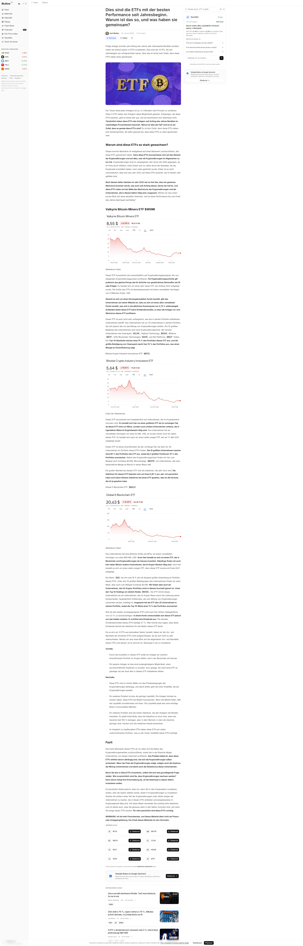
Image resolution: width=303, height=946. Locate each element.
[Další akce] (135, 900)
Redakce (18, 78)
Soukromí (4, 76)
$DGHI (164, 333)
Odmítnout (197, 943)
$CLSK (136, 333)
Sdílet (124, 38)
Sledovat (136, 831)
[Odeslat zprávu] (222, 58)
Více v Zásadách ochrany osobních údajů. (174, 943)
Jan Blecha (111, 918)
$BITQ (146, 353)
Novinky (4, 78)
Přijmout (208, 943)
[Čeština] (19, 3)
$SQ (118, 577)
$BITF (109, 337)
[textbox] (202, 58)
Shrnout (112, 38)
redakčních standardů (144, 866)
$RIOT (169, 337)
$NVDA (145, 592)
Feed (35, 2)
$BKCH (132, 487)
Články (45, 2)
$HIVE (145, 337)
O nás (11, 78)
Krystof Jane (112, 937)
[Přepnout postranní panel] (28, 473)
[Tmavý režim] (24, 3)
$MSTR (151, 461)
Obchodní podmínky (16, 76)
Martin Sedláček (113, 900)
